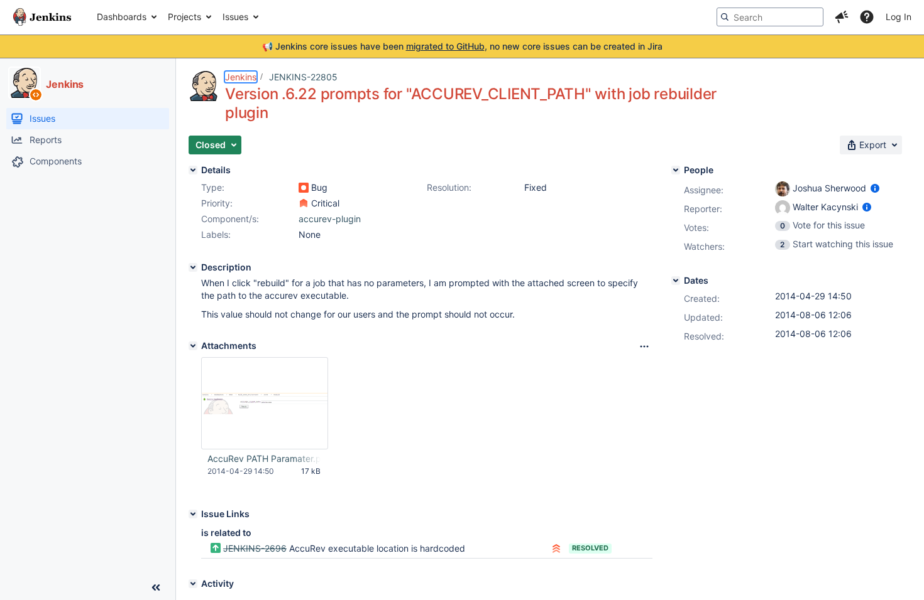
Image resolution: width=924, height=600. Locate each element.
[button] (842, 17)
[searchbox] (770, 17)
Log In (898, 16)
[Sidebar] (156, 587)
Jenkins (240, 77)
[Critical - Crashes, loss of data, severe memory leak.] (304, 203)
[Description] (193, 267)
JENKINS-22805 (303, 77)
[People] (675, 170)
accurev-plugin (330, 218)
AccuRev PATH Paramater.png (264, 458)
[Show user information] (875, 188)
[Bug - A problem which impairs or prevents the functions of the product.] (304, 188)
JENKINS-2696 (255, 548)
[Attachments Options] (644, 346)
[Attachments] (193, 345)
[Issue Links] (193, 514)
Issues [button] (235, 16)
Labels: (216, 234)
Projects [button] (184, 16)
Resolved (590, 548)
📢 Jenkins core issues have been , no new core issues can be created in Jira (462, 46)
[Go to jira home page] (42, 16)
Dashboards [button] (121, 16)
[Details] (193, 170)
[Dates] (675, 280)
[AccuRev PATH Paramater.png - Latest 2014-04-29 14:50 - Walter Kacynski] (264, 403)
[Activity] (193, 583)
